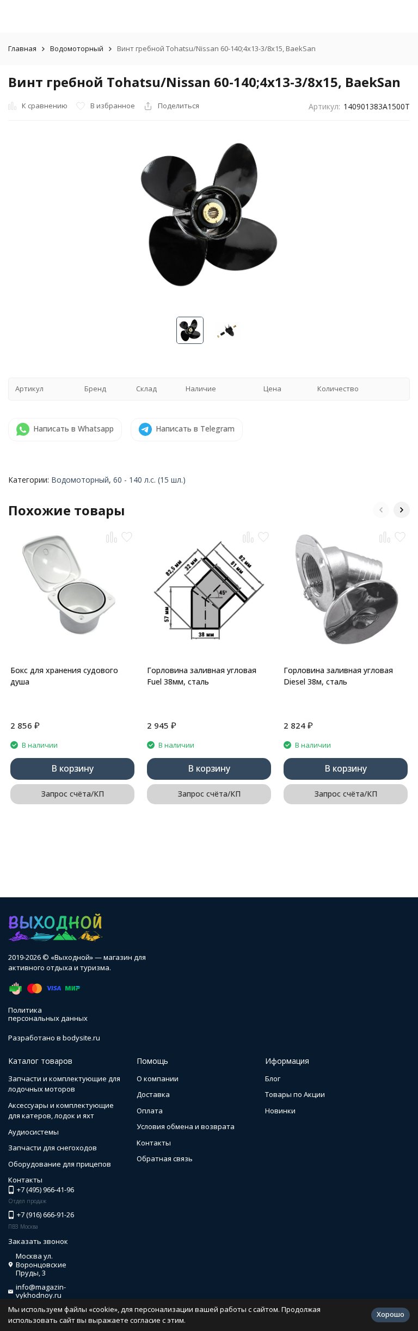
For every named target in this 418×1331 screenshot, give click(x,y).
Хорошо (390, 1314)
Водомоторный (76, 48)
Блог (272, 1078)
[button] (381, 510)
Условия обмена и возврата (186, 1126)
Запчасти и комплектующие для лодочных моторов (64, 1084)
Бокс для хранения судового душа (64, 676)
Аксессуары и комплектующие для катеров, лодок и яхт (61, 1110)
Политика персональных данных (48, 1014)
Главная (22, 48)
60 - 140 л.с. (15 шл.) (149, 480)
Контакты (154, 1143)
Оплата (150, 1111)
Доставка (153, 1094)
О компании (158, 1078)
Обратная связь (165, 1158)
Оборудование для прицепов (59, 1164)
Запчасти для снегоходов (52, 1148)
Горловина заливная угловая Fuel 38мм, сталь (201, 676)
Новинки (280, 1111)
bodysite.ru (81, 1038)
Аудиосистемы (33, 1132)
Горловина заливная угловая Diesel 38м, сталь (338, 676)
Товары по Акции (295, 1094)
